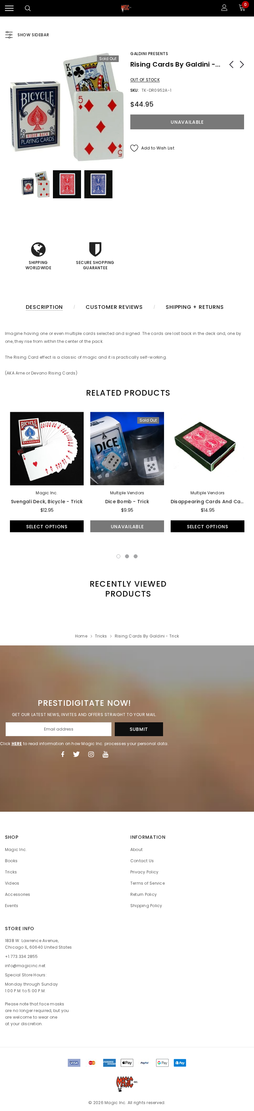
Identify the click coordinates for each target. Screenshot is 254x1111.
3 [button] (136, 556)
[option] (67, 107)
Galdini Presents (149, 53)
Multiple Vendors (127, 493)
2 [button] (127, 556)
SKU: (134, 90)
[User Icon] (224, 8)
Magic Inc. (47, 493)
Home (81, 636)
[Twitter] (76, 754)
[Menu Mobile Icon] (9, 8)
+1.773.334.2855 (21, 956)
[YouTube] (105, 754)
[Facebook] (62, 754)
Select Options (46, 526)
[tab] (127, 392)
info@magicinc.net (25, 965)
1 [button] (118, 556)
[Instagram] (91, 754)
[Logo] (126, 8)
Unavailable (127, 526)
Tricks (101, 636)
